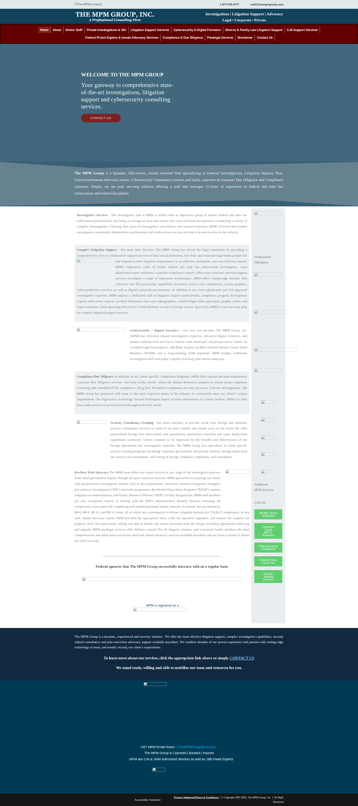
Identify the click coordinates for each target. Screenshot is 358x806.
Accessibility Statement (148, 800)
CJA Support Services (302, 30)
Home (44, 30)
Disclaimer (245, 37)
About (57, 30)
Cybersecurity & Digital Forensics (197, 30)
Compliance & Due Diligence (183, 37)
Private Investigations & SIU (106, 30)
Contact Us (265, 37)
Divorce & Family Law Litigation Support (253, 30)
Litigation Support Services (150, 30)
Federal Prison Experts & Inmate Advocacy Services (121, 37)
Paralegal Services (220, 37)
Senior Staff (73, 30)
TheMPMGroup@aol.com (196, 747)
